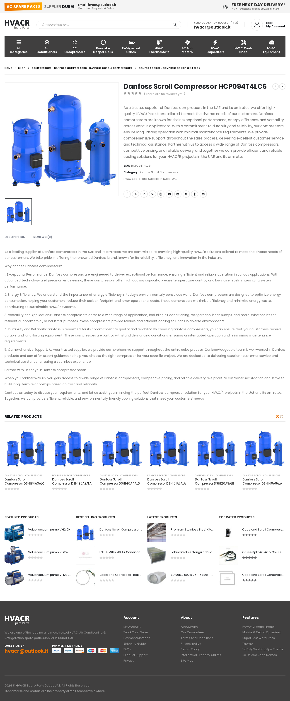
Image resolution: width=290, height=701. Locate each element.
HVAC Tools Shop (243, 50)
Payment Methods (136, 638)
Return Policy (190, 649)
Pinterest (160, 194)
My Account (131, 626)
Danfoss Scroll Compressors (158, 172)
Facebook (127, 194)
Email (169, 194)
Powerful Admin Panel (258, 626)
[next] (282, 86)
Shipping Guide (134, 643)
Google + (152, 194)
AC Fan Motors (187, 50)
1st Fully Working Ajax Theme (262, 649)
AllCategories (18, 50)
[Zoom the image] (17, 618)
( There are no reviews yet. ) (164, 94)
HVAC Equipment (271, 50)
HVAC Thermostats (159, 50)
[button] (278, 416)
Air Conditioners (46, 50)
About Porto (189, 626)
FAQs (127, 649)
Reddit (203, 194)
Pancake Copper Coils (103, 50)
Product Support (135, 655)
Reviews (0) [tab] (42, 237)
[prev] (275, 86)
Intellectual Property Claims (201, 655)
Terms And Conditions (197, 638)
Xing (186, 194)
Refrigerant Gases (131, 50)
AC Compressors (74, 50)
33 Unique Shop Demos (259, 655)
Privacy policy (191, 643)
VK (177, 194)
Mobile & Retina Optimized (261, 632)
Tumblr (194, 194)
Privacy (128, 660)
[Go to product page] (26, 448)
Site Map (187, 660)
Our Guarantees (193, 632)
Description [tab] (15, 237)
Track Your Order (135, 632)
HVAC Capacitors (215, 50)
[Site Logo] (17, 25)
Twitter (135, 194)
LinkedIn (144, 194)
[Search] (174, 25)
